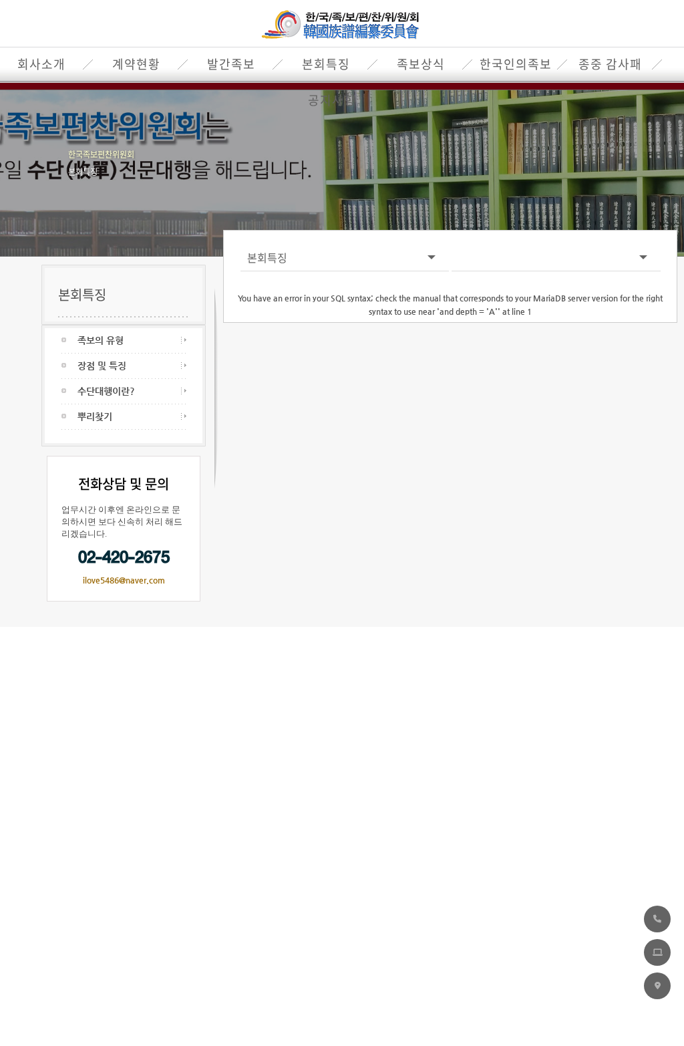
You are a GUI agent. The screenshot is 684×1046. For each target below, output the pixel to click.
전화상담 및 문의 (123, 483)
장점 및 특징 (101, 365)
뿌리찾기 (94, 416)
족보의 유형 (100, 340)
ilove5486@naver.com (124, 580)
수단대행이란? (106, 391)
